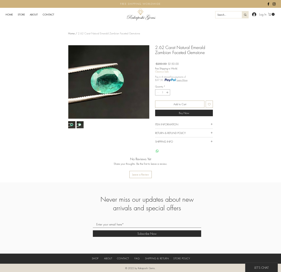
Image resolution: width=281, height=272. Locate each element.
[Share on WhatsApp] (157, 151)
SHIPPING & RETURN (157, 258)
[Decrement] (158, 92)
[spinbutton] (163, 92)
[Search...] (245, 14)
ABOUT (108, 258)
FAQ (137, 258)
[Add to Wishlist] (209, 104)
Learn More (182, 80)
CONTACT (123, 258)
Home (71, 33)
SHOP (96, 258)
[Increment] (168, 92)
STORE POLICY (181, 258)
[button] (271, 14)
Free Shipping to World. (166, 68)
